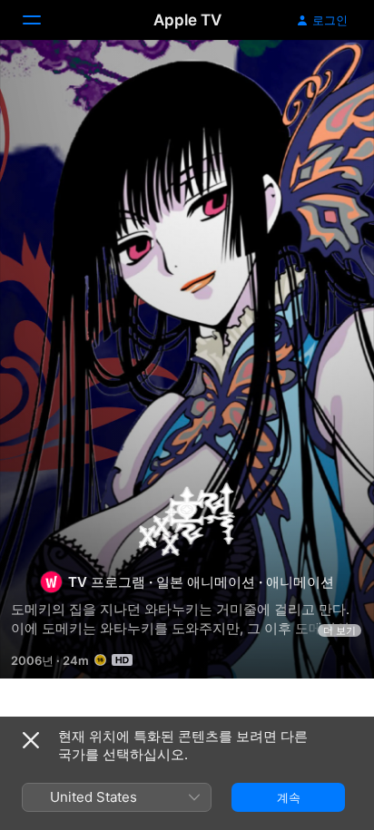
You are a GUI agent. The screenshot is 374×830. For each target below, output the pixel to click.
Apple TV (187, 20)
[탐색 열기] (43, 20)
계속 (288, 797)
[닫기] (31, 740)
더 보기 (339, 630)
